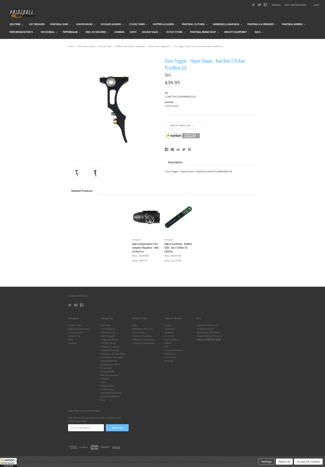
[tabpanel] (146, 231)
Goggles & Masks (111, 24)
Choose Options (146, 220)
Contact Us (74, 335)
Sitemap (72, 343)
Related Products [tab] (82, 190)
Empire (168, 325)
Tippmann (169, 328)
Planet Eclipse (171, 339)
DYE (166, 346)
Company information (143, 343)
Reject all (284, 461)
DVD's (133, 32)
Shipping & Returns (142, 328)
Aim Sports (170, 353)
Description (175, 162)
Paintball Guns (59, 24)
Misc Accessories (96, 32)
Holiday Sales (150, 32)
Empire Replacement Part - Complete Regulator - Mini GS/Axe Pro (145, 247)
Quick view (146, 214)
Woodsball (48, 32)
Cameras (119, 32)
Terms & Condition (142, 335)
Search (276, 5)
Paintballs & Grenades (260, 24)
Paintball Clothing (193, 24)
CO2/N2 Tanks (137, 24)
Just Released (37, 24)
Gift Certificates (295, 5)
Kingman (169, 332)
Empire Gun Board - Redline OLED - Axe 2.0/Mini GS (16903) (178, 247)
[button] (8, 462)
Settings (266, 461)
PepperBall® (70, 32)
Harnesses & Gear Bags (226, 24)
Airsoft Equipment (235, 32)
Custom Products (173, 350)
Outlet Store (174, 32)
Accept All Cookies (308, 461)
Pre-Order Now (178, 220)
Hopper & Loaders (163, 24)
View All (168, 360)
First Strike (170, 357)
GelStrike (15, 24)
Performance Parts (21, 32)
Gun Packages (84, 24)
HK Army (169, 335)
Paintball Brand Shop (203, 32)
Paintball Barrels (292, 24)
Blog (258, 32)
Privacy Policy (75, 325)
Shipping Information (79, 328)
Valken (167, 343)
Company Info (75, 332)
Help (134, 325)
